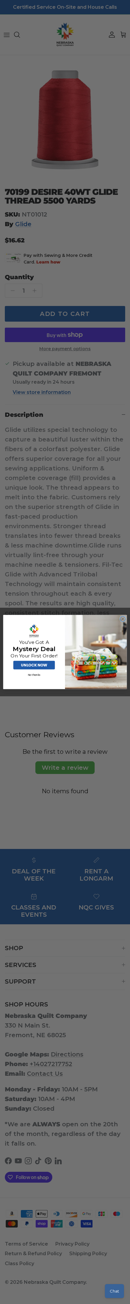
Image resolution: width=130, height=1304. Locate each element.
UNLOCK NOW (34, 665)
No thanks (34, 675)
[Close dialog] (122, 619)
